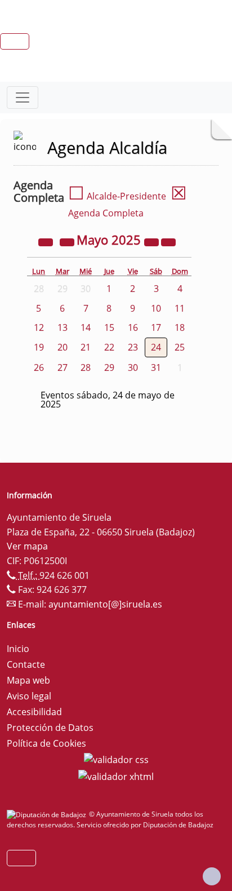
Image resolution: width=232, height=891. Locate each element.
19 (39, 347)
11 (180, 308)
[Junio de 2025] (168, 241)
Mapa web (28, 680)
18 (180, 327)
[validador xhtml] (116, 775)
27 (62, 367)
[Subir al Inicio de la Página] (212, 876)
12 (39, 327)
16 (133, 327)
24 (156, 347)
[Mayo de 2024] (46, 241)
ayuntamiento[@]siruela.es (105, 604)
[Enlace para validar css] (116, 759)
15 (109, 327)
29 (109, 367)
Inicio (18, 648)
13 (62, 327)
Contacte (26, 664)
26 (39, 367)
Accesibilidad (34, 712)
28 (86, 367)
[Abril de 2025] (68, 241)
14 (86, 327)
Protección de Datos (50, 727)
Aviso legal (29, 696)
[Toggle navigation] (22, 97)
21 (86, 347)
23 (133, 347)
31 (156, 367)
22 (109, 347)
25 (180, 347)
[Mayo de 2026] (152, 241)
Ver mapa (27, 546)
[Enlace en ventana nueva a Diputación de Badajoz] (48, 814)
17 (156, 327)
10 (156, 308)
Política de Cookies (46, 743)
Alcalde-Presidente (117, 196)
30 (133, 367)
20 (62, 347)
